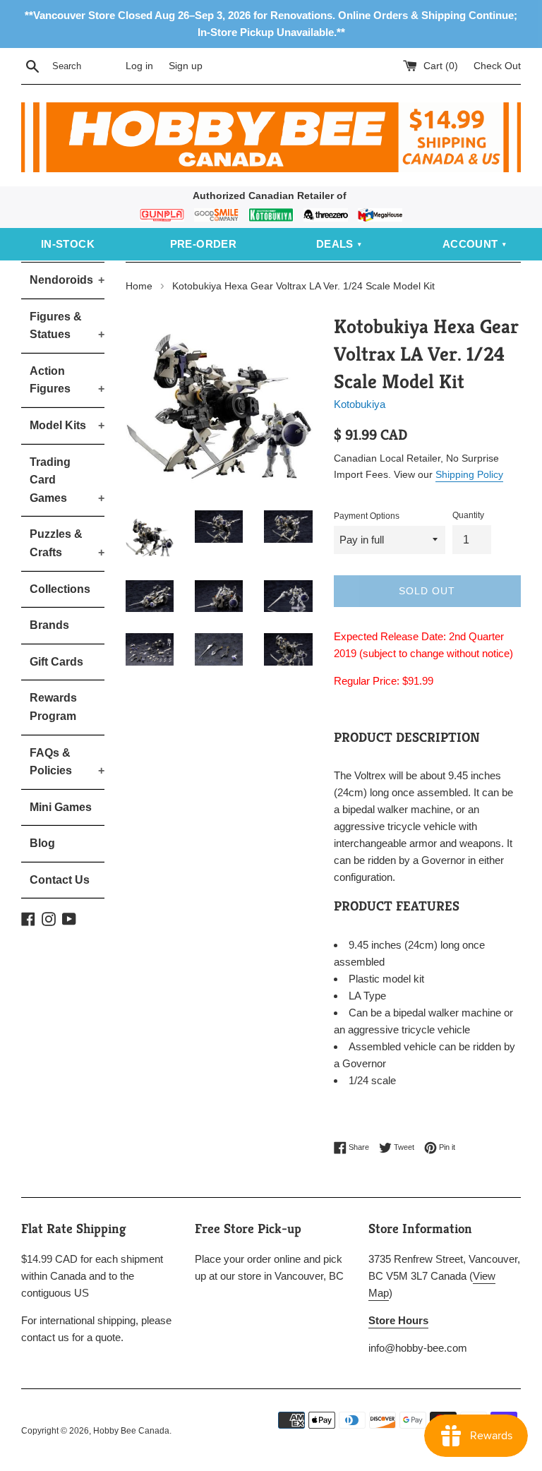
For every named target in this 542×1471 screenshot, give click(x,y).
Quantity (468, 515)
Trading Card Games (67, 480)
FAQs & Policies (67, 762)
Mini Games (61, 807)
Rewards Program (53, 707)
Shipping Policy (469, 474)
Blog (42, 843)
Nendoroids (67, 280)
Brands (49, 625)
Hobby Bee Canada (131, 1431)
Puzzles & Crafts (67, 543)
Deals (335, 244)
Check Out (497, 66)
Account (470, 244)
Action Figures (67, 380)
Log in (139, 66)
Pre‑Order (203, 244)
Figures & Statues (67, 326)
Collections (60, 589)
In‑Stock (68, 244)
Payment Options (366, 516)
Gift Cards (56, 662)
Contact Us (60, 880)
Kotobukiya (359, 404)
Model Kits (67, 425)
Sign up (186, 66)
